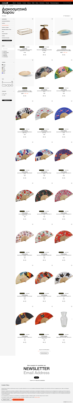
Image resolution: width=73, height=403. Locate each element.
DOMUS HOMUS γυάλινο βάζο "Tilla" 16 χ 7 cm (63, 337)
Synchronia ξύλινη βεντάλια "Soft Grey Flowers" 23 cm (25, 214)
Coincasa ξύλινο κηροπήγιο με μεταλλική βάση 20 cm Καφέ (44, 50)
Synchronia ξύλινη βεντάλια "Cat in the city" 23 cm (44, 297)
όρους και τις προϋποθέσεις (40, 380)
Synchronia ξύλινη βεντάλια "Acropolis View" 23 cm (44, 91)
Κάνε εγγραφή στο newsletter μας (36, 365)
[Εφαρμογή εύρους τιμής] (12, 85)
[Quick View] (24, 55)
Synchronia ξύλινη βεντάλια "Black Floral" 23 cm (44, 214)
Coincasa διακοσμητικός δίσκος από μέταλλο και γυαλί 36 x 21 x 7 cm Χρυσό (25, 50)
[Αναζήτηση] (64, 3)
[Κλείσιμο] (70, 0)
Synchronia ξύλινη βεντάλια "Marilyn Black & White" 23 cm (25, 132)
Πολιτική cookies (37, 397)
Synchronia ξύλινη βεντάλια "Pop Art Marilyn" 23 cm (64, 91)
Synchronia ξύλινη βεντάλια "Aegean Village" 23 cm (44, 173)
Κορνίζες (3, 23)
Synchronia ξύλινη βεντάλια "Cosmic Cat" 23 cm (25, 338)
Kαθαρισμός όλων (7, 100)
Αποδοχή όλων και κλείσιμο (18, 399)
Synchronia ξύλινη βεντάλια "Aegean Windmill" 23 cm (24, 173)
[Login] (66, 3)
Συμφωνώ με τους (37, 380)
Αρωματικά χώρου (5, 33)
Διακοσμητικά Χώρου (5, 25)
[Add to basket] (25, 55)
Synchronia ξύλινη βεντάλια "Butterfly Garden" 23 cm (24, 255)
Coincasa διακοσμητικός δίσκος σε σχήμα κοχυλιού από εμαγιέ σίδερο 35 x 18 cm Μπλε (63, 50)
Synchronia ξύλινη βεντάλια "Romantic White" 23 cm (44, 255)
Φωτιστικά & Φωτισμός (5, 37)
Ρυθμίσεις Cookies (6, 399)
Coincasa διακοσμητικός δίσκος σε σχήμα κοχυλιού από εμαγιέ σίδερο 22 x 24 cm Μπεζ (24, 91)
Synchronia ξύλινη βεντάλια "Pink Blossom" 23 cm (63, 214)
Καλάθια (3, 35)
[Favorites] (68, 3)
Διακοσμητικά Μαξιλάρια (6, 21)
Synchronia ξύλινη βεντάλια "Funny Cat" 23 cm (64, 297)
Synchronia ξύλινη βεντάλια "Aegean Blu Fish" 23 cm (63, 132)
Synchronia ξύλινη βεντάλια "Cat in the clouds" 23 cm (24, 297)
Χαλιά (3, 31)
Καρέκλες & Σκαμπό (5, 27)
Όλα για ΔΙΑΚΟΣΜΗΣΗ (7, 40)
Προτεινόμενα (67, 15)
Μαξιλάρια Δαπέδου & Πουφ (6, 29)
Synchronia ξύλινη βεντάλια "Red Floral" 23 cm (63, 255)
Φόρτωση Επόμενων (44, 353)
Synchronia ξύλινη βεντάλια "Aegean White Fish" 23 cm (44, 132)
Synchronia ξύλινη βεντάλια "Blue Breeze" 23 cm (64, 173)
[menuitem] (14, 3)
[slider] (2, 82)
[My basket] (70, 3)
